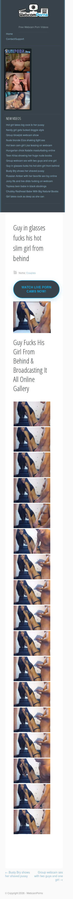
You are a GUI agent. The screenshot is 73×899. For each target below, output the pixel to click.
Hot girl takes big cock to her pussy (25, 124)
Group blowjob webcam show (22, 135)
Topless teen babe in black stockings (26, 186)
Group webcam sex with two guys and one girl (31, 160)
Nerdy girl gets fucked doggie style (25, 130)
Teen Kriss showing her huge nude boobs (29, 155)
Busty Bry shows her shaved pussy (25, 170)
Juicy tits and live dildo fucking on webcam (29, 181)
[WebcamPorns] (33, 20)
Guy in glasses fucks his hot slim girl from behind (32, 165)
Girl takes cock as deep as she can (25, 196)
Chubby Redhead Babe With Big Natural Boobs (32, 191)
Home (9, 33)
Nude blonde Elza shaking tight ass (25, 140)
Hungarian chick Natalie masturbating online (30, 150)
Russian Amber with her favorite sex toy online (31, 176)
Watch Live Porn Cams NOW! (36, 289)
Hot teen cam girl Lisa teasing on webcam (29, 145)
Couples (31, 273)
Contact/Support (15, 39)
